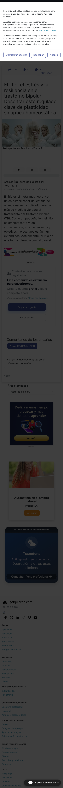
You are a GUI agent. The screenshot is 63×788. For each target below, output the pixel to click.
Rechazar (38, 54)
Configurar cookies (16, 54)
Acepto (54, 54)
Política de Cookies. (47, 30)
